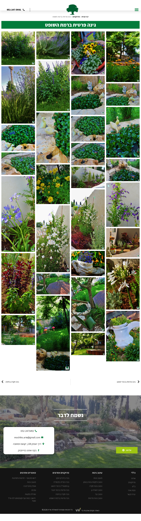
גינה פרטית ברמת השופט (59, 498)
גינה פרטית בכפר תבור (60, 490)
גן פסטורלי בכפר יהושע (60, 486)
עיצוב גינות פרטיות (95, 498)
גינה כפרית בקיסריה (61, 482)
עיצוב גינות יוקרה (95, 486)
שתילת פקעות (30, 494)
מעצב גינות (97, 478)
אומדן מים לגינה (29, 486)
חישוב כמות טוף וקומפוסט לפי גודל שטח (22, 499)
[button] (136, 10)
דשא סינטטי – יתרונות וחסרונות (24, 478)
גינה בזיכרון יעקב (62, 478)
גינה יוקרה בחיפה (62, 494)
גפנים (34, 490)
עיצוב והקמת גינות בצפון (92, 482)
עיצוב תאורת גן (96, 490)
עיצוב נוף (98, 494)
